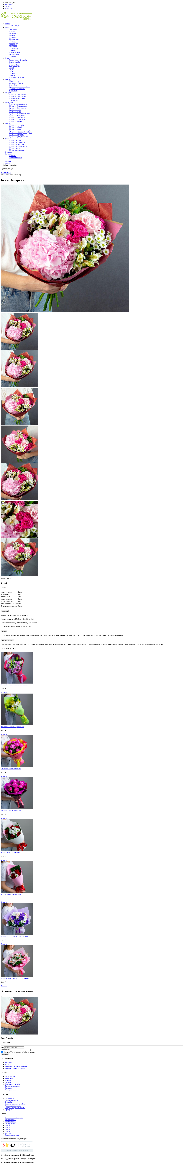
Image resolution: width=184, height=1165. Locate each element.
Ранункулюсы (14, 54)
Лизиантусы (13, 43)
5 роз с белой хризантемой (10, 852)
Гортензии (13, 45)
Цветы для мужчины (16, 150)
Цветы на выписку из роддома (20, 133)
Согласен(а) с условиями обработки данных (19, 1052)
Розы (7, 58)
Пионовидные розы (16, 77)
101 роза (12, 75)
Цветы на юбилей (15, 127)
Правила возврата (7, 640)
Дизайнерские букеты (17, 89)
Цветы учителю (15, 148)
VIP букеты (13, 100)
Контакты (8, 8)
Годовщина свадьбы (12, 1084)
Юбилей (8, 1080)
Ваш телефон (5, 1050)
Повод (7, 123)
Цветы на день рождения (18, 137)
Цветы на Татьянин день (18, 106)
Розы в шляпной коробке (18, 60)
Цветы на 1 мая (15, 110)
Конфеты (12, 156)
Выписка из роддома (12, 1086)
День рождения (10, 1090)
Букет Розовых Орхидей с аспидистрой (15, 978)
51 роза (12, 73)
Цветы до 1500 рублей (17, 94)
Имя (2, 1047)
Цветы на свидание (16, 135)
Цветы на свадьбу (15, 129)
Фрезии (12, 41)
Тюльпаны (13, 29)
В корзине (8, 152)
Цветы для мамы (15, 140)
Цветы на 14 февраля (17, 119)
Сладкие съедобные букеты (15, 1108)
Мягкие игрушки (15, 158)
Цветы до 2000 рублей (17, 96)
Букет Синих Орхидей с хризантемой (14, 936)
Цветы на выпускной (17, 117)
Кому (7, 138)
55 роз (7, 1131)
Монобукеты (14, 81)
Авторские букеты (16, 83)
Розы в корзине (14, 64)
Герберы (12, 35)
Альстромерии (14, 48)
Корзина (8, 1064)
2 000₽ (3, 173)
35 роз (11, 71)
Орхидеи (12, 37)
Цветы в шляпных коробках (19, 87)
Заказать (4, 692)
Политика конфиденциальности (16, 1068)
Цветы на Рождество (16, 115)
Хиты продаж (14, 25)
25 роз (11, 70)
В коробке (13, 85)
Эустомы (12, 50)
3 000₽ (8, 173)
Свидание (8, 1088)
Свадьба (8, 1082)
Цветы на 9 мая (15, 112)
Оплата (7, 6)
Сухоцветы (13, 91)
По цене (8, 92)
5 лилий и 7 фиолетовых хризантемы (14, 685)
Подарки (8, 154)
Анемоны (12, 56)
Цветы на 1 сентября (16, 125)
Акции (7, 24)
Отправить (5, 1054)
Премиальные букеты (17, 98)
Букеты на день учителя (18, 104)
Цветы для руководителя (18, 146)
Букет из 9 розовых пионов (11, 769)
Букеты (7, 79)
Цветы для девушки (16, 144)
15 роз (11, 68)
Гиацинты (13, 47)
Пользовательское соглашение (16, 1066)
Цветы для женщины (17, 142)
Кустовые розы (14, 52)
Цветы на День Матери (17, 108)
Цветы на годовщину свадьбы (20, 131)
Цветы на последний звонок (19, 114)
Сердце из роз (14, 66)
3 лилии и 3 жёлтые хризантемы (12, 727)
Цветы (7, 27)
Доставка (8, 4)
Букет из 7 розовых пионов (11, 810)
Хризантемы (14, 39)
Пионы (12, 31)
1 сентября (9, 1078)
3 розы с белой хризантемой (11, 894)
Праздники (9, 102)
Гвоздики (12, 33)
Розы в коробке (14, 62)
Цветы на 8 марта (15, 121)
